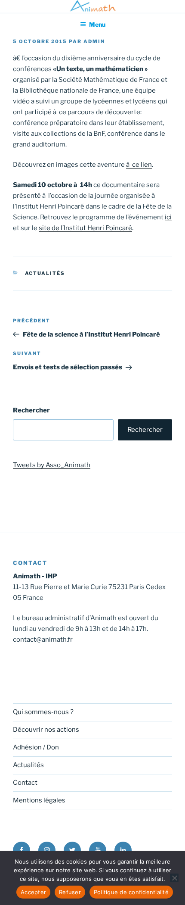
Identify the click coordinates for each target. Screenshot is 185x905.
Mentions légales (39, 800)
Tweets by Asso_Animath (51, 465)
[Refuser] (174, 878)
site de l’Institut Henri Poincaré (85, 228)
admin (94, 41)
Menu (97, 24)
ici (168, 217)
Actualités (45, 273)
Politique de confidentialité (131, 892)
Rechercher (31, 410)
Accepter (33, 892)
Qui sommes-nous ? (43, 712)
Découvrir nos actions (46, 729)
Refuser (70, 892)
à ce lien (139, 165)
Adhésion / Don (36, 747)
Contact (25, 782)
